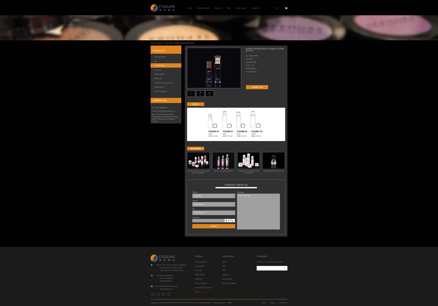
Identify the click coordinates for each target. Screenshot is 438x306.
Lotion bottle (168, 43)
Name (194, 192)
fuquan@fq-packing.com (166, 111)
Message (240, 192)
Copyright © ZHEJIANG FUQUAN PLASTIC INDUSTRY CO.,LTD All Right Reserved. (181, 303)
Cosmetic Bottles (201, 283)
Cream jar (158, 70)
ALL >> (198, 292)
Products (159, 43)
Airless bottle (159, 74)
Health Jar (158, 78)
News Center (241, 8)
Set (155, 61)
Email (194, 200)
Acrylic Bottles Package (203, 287)
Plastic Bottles (227, 279)
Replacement (159, 87)
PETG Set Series (160, 91)
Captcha (195, 217)
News (224, 270)
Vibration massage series (163, 83)
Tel (193, 209)
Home (189, 8)
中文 (276, 8)
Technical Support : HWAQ (222, 303)
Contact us (226, 274)
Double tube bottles (229, 283)
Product (273, 303)
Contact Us (255, 8)
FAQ (229, 8)
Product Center (203, 8)
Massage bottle (160, 57)
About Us (218, 8)
